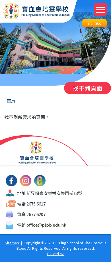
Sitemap (12, 242)
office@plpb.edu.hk (46, 225)
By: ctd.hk (55, 253)
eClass (94, 23)
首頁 (11, 101)
